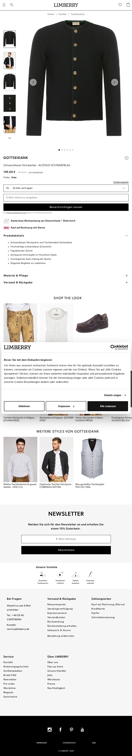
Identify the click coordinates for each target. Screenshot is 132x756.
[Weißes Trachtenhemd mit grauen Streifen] (20, 459)
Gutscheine (10, 697)
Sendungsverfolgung (60, 609)
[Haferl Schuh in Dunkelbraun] (92, 326)
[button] (66, 188)
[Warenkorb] (128, 5)
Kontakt (8, 662)
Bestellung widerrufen (60, 636)
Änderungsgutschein (16, 666)
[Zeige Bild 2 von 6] (62, 150)
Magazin (8, 692)
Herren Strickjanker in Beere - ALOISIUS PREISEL (89, 419)
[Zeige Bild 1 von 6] (59, 150)
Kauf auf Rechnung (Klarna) (108, 604)
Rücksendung (55, 622)
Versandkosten (56, 617)
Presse (51, 684)
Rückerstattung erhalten (62, 626)
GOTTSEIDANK (15, 158)
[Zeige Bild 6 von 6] (73, 150)
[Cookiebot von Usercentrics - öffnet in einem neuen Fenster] (113, 347)
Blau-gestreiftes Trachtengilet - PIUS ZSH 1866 (90, 486)
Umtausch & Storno (59, 630)
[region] (66, 84)
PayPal (95, 613)
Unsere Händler (56, 671)
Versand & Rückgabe (61, 599)
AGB (94, 743)
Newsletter (9, 679)
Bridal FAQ (9, 675)
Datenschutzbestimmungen (16, 213)
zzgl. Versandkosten (35, 172)
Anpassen (64, 406)
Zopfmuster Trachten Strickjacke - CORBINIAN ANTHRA (56, 486)
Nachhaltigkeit (56, 688)
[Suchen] (11, 5)
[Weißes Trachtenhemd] (57, 326)
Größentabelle (121, 182)
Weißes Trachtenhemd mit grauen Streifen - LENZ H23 (20, 486)
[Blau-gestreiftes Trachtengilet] (92, 459)
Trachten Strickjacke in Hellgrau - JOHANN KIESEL (19, 419)
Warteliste (9, 688)
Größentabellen (12, 671)
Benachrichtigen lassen (66, 207)
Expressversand (57, 613)
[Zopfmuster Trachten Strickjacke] (57, 459)
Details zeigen (112, 395)
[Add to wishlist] (127, 158)
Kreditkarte (98, 609)
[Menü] (4, 5)
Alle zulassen (108, 406)
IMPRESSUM (42, 743)
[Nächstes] (114, 82)
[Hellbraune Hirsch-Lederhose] (20, 326)
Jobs (50, 675)
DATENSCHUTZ (69, 743)
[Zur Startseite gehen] (66, 5)
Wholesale (53, 679)
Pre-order (9, 684)
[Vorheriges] (33, 82)
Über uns (52, 662)
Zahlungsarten (101, 599)
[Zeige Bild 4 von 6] (67, 150)
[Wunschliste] (120, 5)
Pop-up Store (55, 666)
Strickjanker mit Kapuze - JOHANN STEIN (56, 419)
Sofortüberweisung (103, 617)
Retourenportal (56, 604)
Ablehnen (24, 406)
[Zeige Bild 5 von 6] (70, 150)
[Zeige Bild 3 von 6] (64, 150)
